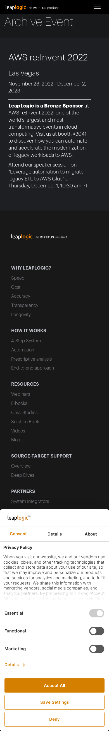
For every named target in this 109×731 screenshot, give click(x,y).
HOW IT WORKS (28, 331)
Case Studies (24, 412)
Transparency (24, 305)
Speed (18, 278)
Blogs (16, 440)
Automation (22, 350)
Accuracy (20, 296)
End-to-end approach (32, 368)
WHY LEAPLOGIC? (31, 268)
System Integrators (30, 501)
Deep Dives (22, 475)
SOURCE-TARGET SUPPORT (41, 456)
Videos (18, 431)
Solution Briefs (25, 422)
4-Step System (26, 341)
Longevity (21, 314)
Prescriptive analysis (31, 359)
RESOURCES (25, 384)
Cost (15, 287)
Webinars (20, 394)
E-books (19, 403)
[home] (33, 7)
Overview (20, 466)
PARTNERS (23, 491)
